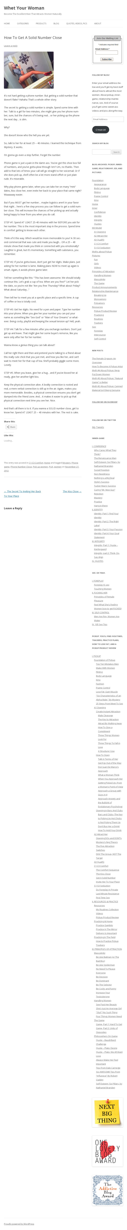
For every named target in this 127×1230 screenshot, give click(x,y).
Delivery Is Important (106, 933)
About (97, 23)
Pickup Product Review (105, 310)
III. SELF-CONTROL (100, 612)
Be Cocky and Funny (106, 988)
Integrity (98, 219)
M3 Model (97, 227)
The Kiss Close (72, 491)
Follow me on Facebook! (104, 402)
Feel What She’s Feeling (106, 604)
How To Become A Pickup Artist (107, 366)
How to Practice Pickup (107, 941)
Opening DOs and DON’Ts (109, 838)
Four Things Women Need (109, 1016)
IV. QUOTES (97, 561)
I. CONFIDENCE (99, 446)
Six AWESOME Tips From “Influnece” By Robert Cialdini (108, 1075)
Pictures (96, 255)
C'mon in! (101, 129)
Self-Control (100, 338)
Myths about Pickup (102, 251)
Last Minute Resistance (107, 893)
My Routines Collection (107, 909)
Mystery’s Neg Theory (107, 842)
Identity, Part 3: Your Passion (108, 529)
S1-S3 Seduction (102, 247)
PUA (51, 466)
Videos (97, 267)
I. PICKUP (96, 656)
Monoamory (100, 299)
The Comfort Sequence (107, 869)
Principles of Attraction (103, 271)
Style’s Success (101, 481)
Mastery (98, 497)
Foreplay (98, 330)
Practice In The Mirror (106, 929)
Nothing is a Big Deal (104, 477)
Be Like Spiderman (105, 964)
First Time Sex (103, 897)
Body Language (102, 188)
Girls (96, 263)
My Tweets (98, 427)
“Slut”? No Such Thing (106, 1012)
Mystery (67, 462)
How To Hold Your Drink (110, 830)
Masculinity (99, 279)
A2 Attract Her (101, 235)
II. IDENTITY (97, 509)
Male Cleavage (105, 715)
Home (7, 23)
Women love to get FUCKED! (108, 608)
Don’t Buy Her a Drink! (109, 826)
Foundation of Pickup (104, 660)
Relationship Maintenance (105, 291)
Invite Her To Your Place (108, 881)
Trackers (98, 322)
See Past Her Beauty (106, 1004)
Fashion (100, 683)
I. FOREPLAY (98, 580)
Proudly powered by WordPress (19, 1224)
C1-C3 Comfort (36, 462)
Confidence (100, 211)
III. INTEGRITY (98, 541)
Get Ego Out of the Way (109, 762)
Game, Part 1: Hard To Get (109, 1024)
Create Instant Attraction (108, 711)
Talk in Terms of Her (108, 759)
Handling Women (102, 275)
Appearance (100, 184)
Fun (96, 259)
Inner (94, 208)
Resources (97, 307)
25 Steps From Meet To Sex (109, 703)
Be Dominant (102, 980)
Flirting (97, 192)
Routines (98, 318)
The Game (99, 283)
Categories (23, 23)
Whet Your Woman (24, 8)
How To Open (103, 755)
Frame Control (101, 196)
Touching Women (102, 588)
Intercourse (100, 334)
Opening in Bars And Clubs (109, 810)
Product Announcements (104, 287)
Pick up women (40, 466)
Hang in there (101, 505)
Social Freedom (101, 470)
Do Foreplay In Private (107, 889)
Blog (56, 23)
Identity (98, 215)
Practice (98, 501)
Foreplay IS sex (101, 584)
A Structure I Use (106, 751)
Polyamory (99, 303)
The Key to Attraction (108, 719)
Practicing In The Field (104, 937)
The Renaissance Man (105, 458)
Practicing (99, 314)
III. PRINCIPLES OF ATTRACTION (107, 949)
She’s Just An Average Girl (109, 1008)
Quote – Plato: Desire (106, 1048)
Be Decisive (102, 976)
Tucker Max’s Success (105, 485)
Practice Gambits (104, 925)
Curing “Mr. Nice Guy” (104, 489)
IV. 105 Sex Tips (99, 624)
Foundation (98, 180)
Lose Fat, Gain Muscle (107, 691)
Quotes (98, 223)
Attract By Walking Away (110, 723)
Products (41, 23)
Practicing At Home (103, 921)
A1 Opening (100, 231)
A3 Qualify (99, 239)
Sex (94, 326)
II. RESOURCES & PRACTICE (105, 901)
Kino (96, 200)
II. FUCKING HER (99, 592)
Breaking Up (100, 295)
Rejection (98, 493)
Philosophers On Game (106, 1036)
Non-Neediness (102, 473)
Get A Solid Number (106, 877)
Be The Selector (104, 984)
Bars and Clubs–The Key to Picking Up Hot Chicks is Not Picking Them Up (110, 818)
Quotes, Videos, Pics (76, 23)
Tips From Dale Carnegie (108, 1067)
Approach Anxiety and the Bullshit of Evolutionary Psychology (110, 802)
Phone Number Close (21, 466)
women (58, 466)
